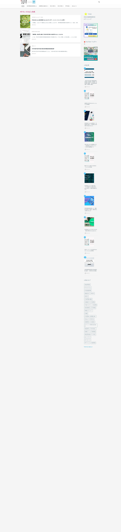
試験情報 (87, 321)
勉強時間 (87, 328)
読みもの (74, 6)
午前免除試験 (88, 290)
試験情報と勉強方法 (44, 6)
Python (86, 319)
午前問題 (93, 302)
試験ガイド (87, 331)
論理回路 (93, 342)
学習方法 (92, 319)
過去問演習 (87, 284)
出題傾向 (93, 321)
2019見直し (93, 328)
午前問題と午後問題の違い (90, 316)
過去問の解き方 (88, 334)
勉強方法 (87, 293)
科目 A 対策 (53, 6)
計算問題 (93, 307)
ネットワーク (87, 337)
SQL (94, 334)
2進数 (86, 313)
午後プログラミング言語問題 (91, 304)
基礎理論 (93, 331)
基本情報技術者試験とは (32, 6)
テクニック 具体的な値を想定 (90, 325)
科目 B (92, 293)
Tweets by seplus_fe (88, 346)
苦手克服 (67, 6)
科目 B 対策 (61, 6)
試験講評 (87, 302)
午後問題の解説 (88, 299)
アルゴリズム (88, 287)
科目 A (86, 296)
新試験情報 (87, 307)
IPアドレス (87, 342)
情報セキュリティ (88, 310)
